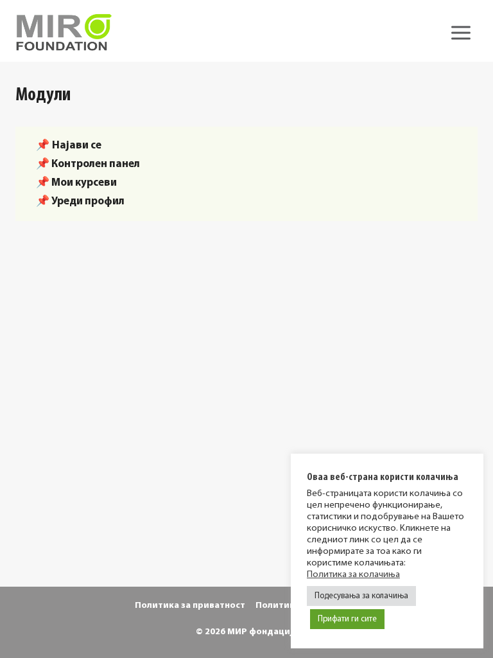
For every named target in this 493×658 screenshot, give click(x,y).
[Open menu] (461, 32)
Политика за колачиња (353, 575)
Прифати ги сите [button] (347, 619)
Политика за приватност (190, 605)
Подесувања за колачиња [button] (361, 596)
